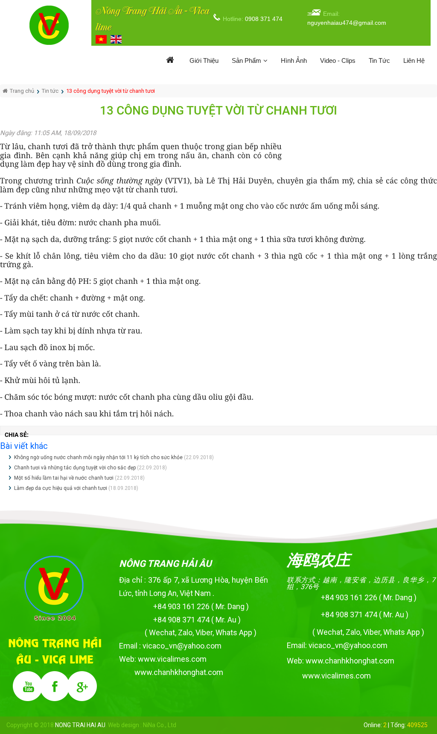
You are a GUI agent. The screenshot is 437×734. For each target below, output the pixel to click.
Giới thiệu (203, 60)
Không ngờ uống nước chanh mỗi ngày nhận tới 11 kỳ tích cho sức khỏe (98, 457)
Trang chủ (22, 91)
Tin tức (379, 60)
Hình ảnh (294, 60)
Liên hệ (414, 60)
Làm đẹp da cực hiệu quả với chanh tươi (60, 488)
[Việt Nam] (102, 38)
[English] (117, 38)
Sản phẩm (246, 60)
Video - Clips (337, 60)
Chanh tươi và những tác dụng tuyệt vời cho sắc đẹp (75, 468)
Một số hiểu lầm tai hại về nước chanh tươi (64, 478)
